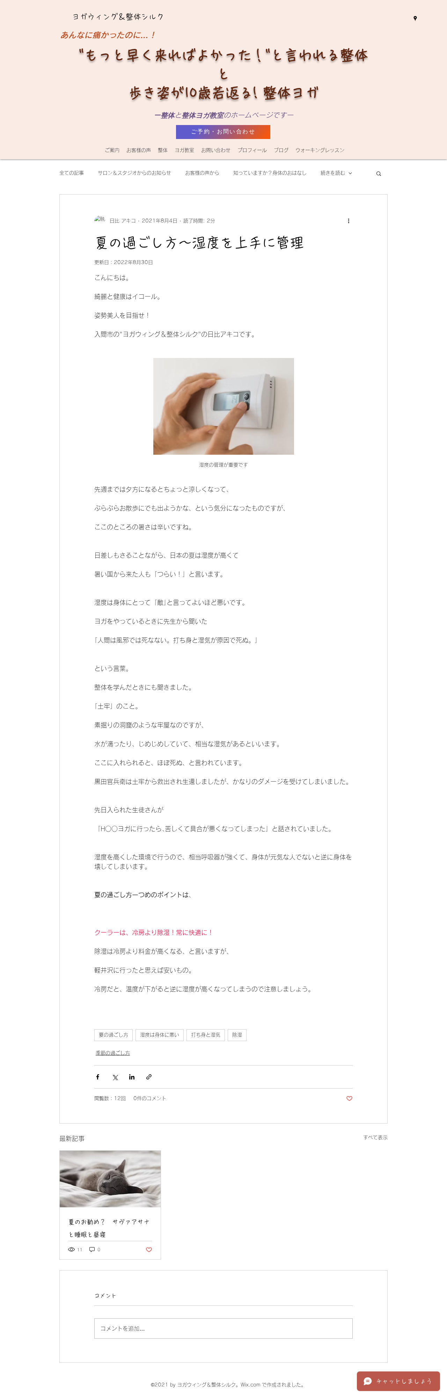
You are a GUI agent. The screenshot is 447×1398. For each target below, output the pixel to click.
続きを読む (333, 172)
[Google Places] (415, 18)
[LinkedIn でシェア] (132, 1077)
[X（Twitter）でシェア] (114, 1077)
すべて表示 (375, 1137)
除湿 (237, 1034)
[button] (162, 150)
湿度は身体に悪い (159, 1034)
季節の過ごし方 (113, 1053)
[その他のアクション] (348, 221)
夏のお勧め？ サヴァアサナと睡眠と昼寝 (109, 1228)
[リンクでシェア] (149, 1077)
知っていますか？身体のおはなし (270, 172)
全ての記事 (71, 172)
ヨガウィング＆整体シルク (118, 17)
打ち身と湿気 (205, 1034)
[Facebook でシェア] (97, 1077)
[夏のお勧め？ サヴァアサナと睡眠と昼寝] (110, 1179)
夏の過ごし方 (113, 1034)
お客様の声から (202, 172)
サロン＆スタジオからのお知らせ (134, 172)
